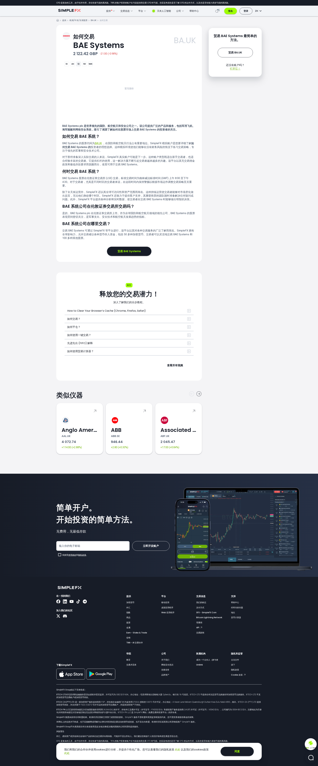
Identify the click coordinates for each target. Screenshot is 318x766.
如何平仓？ (73, 327)
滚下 (233, 664)
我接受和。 (75, 555)
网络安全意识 (167, 664)
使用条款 (72, 555)
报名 (230, 11)
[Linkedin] (65, 602)
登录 (246, 11)
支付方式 (200, 607)
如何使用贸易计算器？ (80, 351)
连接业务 (165, 669)
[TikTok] (78, 602)
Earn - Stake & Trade (136, 632)
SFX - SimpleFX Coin (206, 612)
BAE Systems (98, 42)
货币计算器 (236, 617)
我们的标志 (201, 602)
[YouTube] (72, 602)
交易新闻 (200, 632)
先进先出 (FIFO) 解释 (80, 343)
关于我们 (165, 659)
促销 (128, 637)
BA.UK (93, 20)
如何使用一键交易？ (79, 335)
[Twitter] (58, 616)
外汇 (128, 607)
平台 (163, 596)
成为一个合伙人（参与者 (207, 659)
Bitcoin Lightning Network (209, 617)
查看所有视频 (175, 365)
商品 (128, 617)
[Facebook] (58, 602)
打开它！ (235, 68)
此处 (178, 749)
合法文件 (235, 659)
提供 (64, 20)
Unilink (199, 664)
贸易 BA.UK (235, 52)
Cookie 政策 (237, 674)
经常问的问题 (237, 607)
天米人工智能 (164, 11)
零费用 (199, 622)
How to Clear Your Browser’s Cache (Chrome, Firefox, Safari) (106, 311)
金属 (128, 627)
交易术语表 (131, 664)
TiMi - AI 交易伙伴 (134, 642)
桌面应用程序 (167, 607)
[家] (57, 20)
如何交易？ (73, 319)
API (198, 627)
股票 (128, 622)
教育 (128, 659)
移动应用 (165, 602)
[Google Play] (100, 678)
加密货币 (130, 602)
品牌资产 (165, 674)
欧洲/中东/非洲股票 (78, 20)
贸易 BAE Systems (129, 251)
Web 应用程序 (167, 612)
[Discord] (65, 616)
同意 (237, 751)
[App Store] (70, 679)
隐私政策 (82, 555)
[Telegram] (85, 602)
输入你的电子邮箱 (69, 545)
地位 (233, 612)
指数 (128, 612)
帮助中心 (194, 11)
